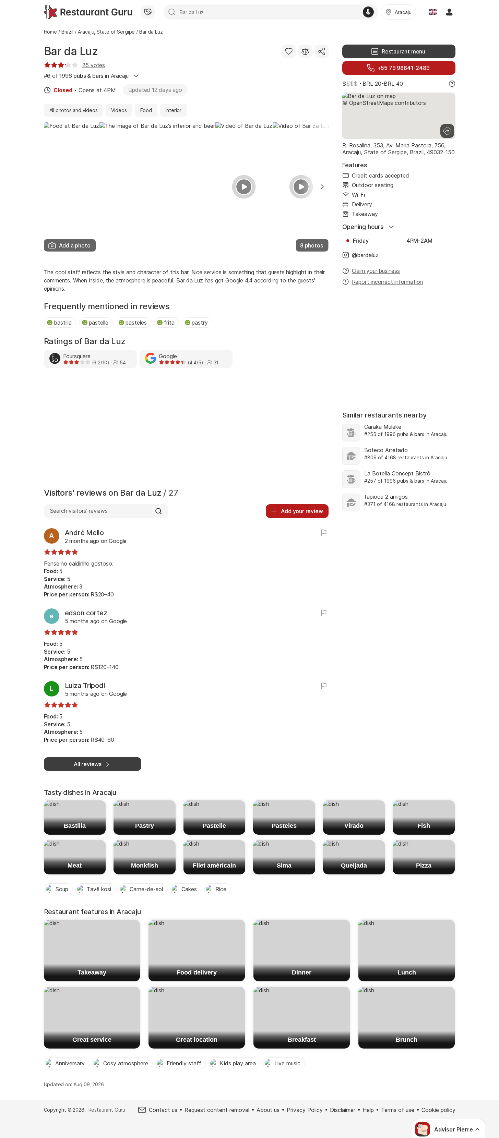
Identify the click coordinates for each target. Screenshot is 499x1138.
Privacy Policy (305, 1109)
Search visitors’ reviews (79, 510)
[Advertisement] (186, 430)
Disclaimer (342, 1109)
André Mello (84, 533)
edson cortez (86, 613)
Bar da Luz (71, 51)
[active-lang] (433, 12)
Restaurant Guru (106, 1110)
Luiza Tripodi (85, 685)
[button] (322, 187)
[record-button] (368, 12)
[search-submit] (172, 12)
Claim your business (376, 270)
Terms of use (397, 1109)
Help (368, 1109)
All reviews (88, 764)
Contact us (163, 1109)
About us (268, 1109)
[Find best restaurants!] (88, 12)
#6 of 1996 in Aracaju (86, 75)
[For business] (147, 12)
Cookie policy (438, 1109)
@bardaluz (365, 255)
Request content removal (217, 1109)
